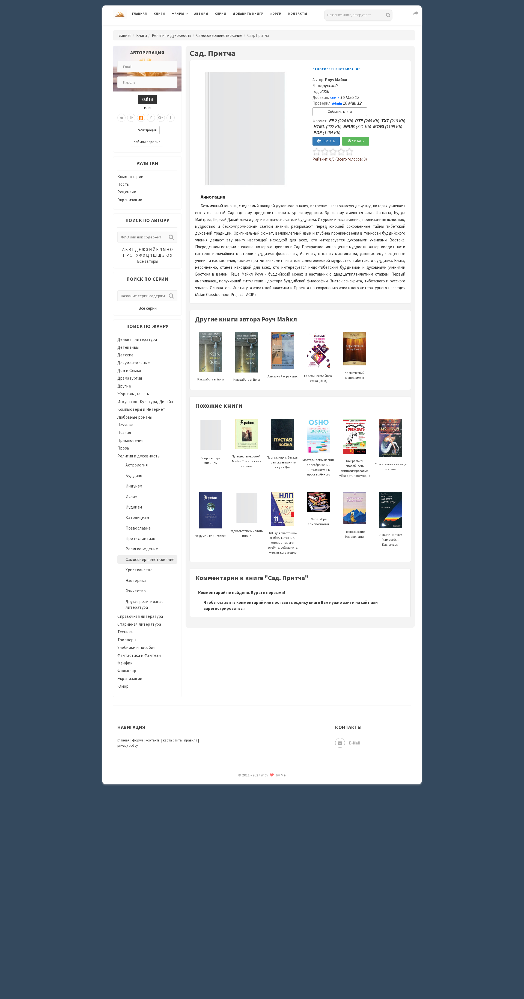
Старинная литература (139, 624)
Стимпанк (242, 846)
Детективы (128, 347)
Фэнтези (241, 907)
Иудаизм (134, 507)
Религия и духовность (171, 35)
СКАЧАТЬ (328, 141)
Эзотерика (136, 580)
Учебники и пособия (136, 647)
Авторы (201, 14)
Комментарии (130, 176)
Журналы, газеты (133, 393)
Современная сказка (252, 822)
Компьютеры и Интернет (141, 409)
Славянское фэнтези (253, 797)
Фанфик (124, 663)
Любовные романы (135, 417)
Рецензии (126, 191)
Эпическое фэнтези (251, 944)
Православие (138, 528)
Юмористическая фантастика (261, 980)
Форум (276, 14)
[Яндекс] (151, 118)
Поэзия (124, 432)
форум (137, 740)
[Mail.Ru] (131, 118)
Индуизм (134, 486)
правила (190, 740)
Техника (125, 631)
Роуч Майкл (336, 79)
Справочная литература (140, 616)
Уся (236, 895)
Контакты (297, 14)
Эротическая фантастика (257, 956)
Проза (123, 448)
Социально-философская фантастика (269, 834)
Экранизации (129, 199)
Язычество (136, 590)
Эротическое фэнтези (254, 968)
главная (123, 740)
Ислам (132, 496)
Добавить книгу (248, 14)
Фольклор (126, 670)
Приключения (130, 440)
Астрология (137, 465)
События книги (340, 111)
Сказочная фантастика (255, 785)
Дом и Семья (129, 370)
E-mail (354, 743)
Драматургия (129, 378)
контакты (152, 740)
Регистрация (147, 130)
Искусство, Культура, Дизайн (145, 401)
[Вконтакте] (121, 118)
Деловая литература (252, 28)
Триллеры (126, 639)
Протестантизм (141, 538)
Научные (125, 424)
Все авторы (147, 261)
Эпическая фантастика (255, 931)
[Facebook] (170, 118)
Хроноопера (244, 919)
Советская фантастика (255, 809)
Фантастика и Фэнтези (139, 655)
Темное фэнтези (248, 858)
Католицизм (137, 517)
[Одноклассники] (141, 118)
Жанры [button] (178, 14)
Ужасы (239, 883)
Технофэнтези (247, 871)
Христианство (139, 569)
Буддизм (134, 475)
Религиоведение (142, 548)
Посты (123, 184)
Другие (124, 386)
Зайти (147, 99)
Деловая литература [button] (191, 28)
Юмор (123, 686)
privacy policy (127, 745)
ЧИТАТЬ (357, 141)
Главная (139, 14)
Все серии (147, 308)
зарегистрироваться (224, 608)
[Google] (161, 118)
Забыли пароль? (147, 142)
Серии (220, 14)
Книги (159, 14)
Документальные (133, 362)
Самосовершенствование (219, 35)
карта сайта (172, 740)
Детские (125, 354)
